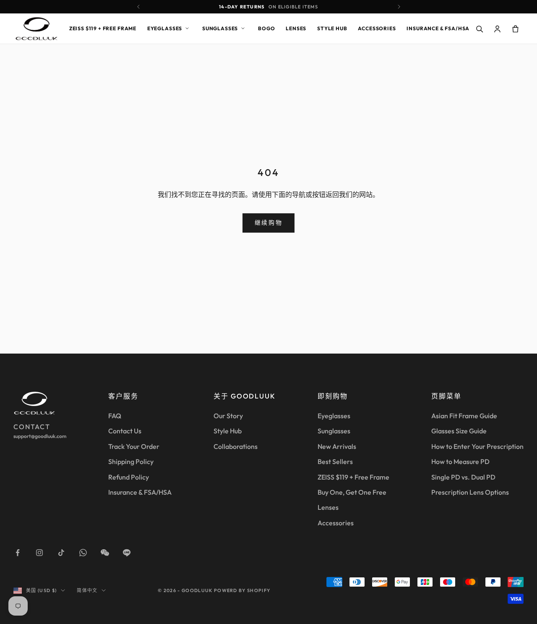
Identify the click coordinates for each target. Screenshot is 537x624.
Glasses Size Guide (459, 431)
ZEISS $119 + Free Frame (102, 28)
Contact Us (124, 431)
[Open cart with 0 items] (515, 28)
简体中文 (87, 590)
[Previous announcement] (138, 6)
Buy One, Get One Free (352, 492)
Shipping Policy (131, 461)
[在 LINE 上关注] (127, 552)
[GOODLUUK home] (36, 29)
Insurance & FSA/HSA (438, 28)
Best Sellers (335, 461)
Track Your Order (133, 446)
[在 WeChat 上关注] (105, 552)
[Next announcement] (399, 6)
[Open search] (479, 28)
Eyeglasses (164, 28)
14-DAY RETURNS (268, 7)
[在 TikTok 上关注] (61, 552)
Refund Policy (128, 477)
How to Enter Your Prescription (477, 446)
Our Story (228, 416)
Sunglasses (220, 28)
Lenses (296, 28)
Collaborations (236, 446)
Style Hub (332, 28)
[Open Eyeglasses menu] (187, 28)
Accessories (377, 28)
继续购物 (268, 222)
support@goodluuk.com (39, 436)
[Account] (497, 28)
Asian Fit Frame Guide (464, 416)
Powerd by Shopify (242, 590)
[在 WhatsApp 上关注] (83, 552)
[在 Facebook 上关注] (17, 552)
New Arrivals (337, 446)
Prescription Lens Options (470, 492)
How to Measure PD (460, 461)
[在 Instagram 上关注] (39, 552)
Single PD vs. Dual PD (463, 477)
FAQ (114, 416)
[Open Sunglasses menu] (243, 28)
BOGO (266, 28)
